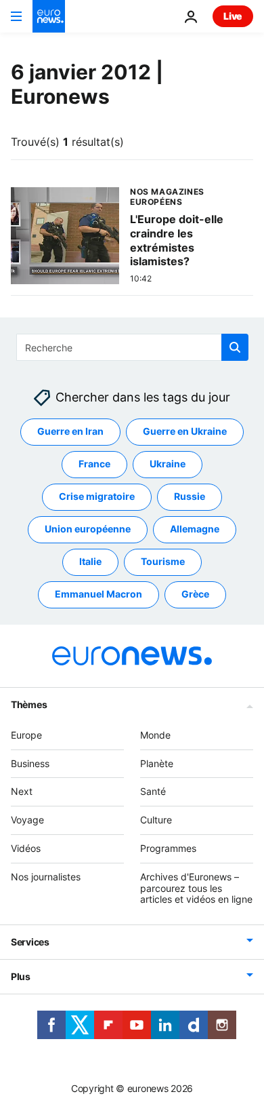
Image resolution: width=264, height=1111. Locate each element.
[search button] (234, 347)
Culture (156, 819)
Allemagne (194, 528)
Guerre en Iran (70, 431)
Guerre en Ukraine (185, 431)
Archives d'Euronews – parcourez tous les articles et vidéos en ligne (196, 887)
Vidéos (26, 848)
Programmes (168, 848)
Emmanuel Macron (98, 594)
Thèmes (29, 703)
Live (232, 16)
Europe (26, 734)
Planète (156, 762)
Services (30, 942)
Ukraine (167, 463)
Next (21, 791)
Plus (20, 976)
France (94, 463)
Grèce (195, 594)
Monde (155, 734)
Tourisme (163, 561)
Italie (90, 561)
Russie (189, 496)
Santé (153, 791)
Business (30, 762)
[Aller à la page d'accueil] (48, 16)
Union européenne (88, 528)
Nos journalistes (46, 876)
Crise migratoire (97, 496)
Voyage (27, 819)
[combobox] (132, 347)
